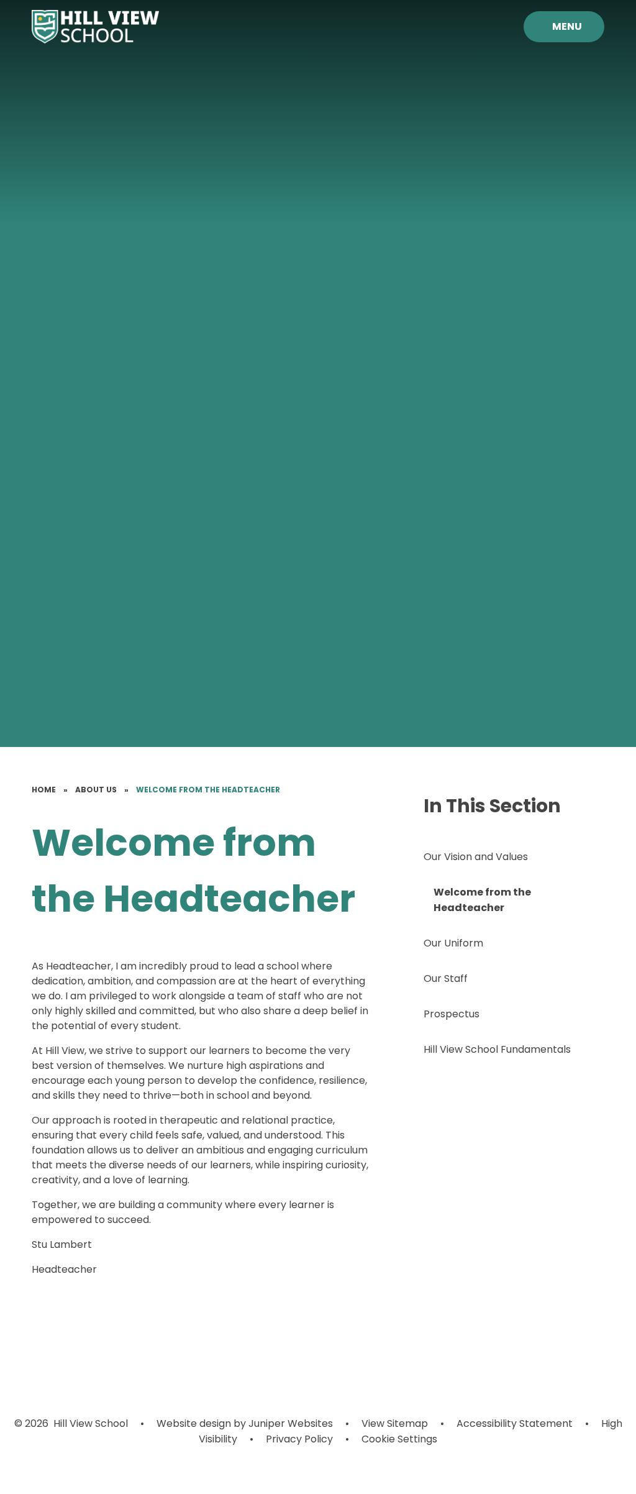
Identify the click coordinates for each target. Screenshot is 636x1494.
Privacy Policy (299, 1439)
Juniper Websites (290, 1423)
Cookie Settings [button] (399, 1439)
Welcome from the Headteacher (208, 789)
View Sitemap (394, 1423)
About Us (96, 789)
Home (44, 789)
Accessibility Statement (515, 1423)
